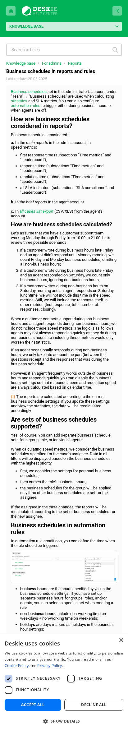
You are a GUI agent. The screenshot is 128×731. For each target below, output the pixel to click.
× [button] (121, 640)
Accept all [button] (32, 704)
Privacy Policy (49, 665)
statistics (19, 101)
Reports (75, 63)
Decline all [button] (93, 704)
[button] (64, 720)
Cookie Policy (17, 665)
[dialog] (64, 682)
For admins (52, 63)
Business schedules (29, 91)
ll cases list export (37, 211)
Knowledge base (20, 63)
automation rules (25, 105)
